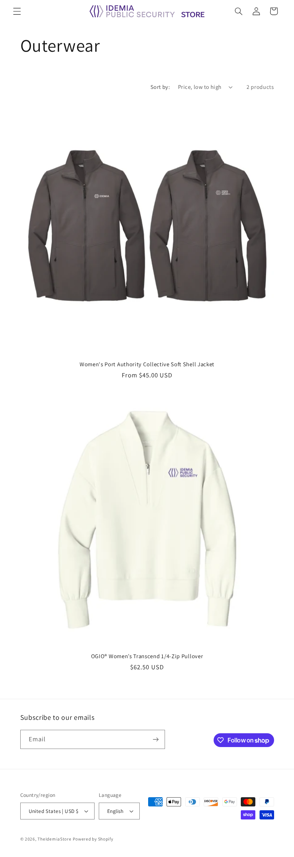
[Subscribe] (155, 739)
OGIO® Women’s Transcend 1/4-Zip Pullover (147, 656)
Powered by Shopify (93, 839)
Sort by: (160, 86)
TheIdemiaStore (54, 839)
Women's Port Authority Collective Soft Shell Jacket (147, 364)
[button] (17, 11)
